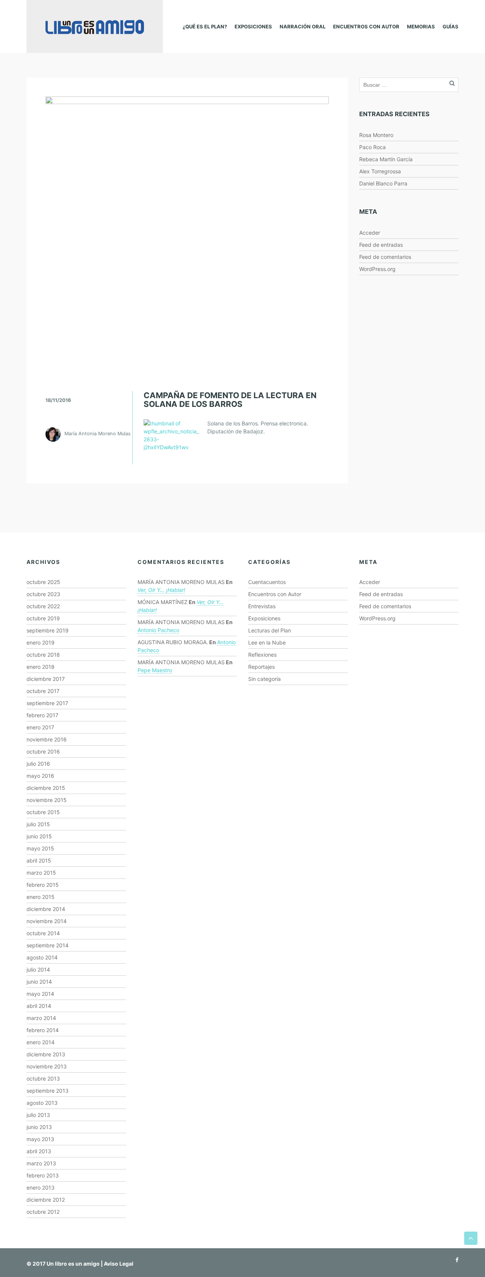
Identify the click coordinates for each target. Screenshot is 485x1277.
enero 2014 (41, 1042)
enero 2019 (41, 642)
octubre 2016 (43, 751)
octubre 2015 (43, 812)
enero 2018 (41, 666)
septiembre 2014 (48, 945)
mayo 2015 (40, 848)
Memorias (421, 26)
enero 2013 (41, 1187)
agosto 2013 (42, 1102)
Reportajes (261, 666)
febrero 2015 (43, 884)
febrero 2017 (42, 715)
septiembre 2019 (48, 630)
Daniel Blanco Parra (383, 183)
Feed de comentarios (385, 257)
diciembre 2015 (46, 788)
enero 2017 (40, 727)
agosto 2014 (42, 957)
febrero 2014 (43, 1030)
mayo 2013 (40, 1139)
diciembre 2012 (46, 1199)
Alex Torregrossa (380, 171)
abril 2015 (39, 860)
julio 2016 (38, 763)
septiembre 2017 (47, 703)
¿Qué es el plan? (205, 26)
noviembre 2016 (47, 739)
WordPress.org (377, 269)
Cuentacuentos (267, 582)
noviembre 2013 (47, 1066)
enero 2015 (41, 897)
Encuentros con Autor (366, 26)
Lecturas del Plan (269, 630)
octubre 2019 (43, 618)
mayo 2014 (40, 993)
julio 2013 (38, 1115)
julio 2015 (38, 824)
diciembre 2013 (46, 1054)
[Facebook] (455, 1260)
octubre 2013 (43, 1078)
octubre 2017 (43, 691)
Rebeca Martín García (386, 159)
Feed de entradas (381, 244)
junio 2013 (39, 1127)
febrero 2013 (43, 1175)
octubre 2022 (43, 606)
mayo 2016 (40, 775)
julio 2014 (38, 969)
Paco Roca (372, 147)
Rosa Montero (376, 135)
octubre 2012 (43, 1211)
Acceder (369, 232)
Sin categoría (264, 679)
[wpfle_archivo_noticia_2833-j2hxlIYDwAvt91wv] (173, 434)
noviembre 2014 (47, 921)
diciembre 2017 (46, 679)
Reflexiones (262, 654)
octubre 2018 (43, 654)
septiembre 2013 (48, 1090)
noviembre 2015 (47, 800)
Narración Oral (302, 26)
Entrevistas (261, 606)
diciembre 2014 (46, 909)
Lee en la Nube (267, 642)
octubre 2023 (43, 594)
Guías (450, 26)
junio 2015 (39, 836)
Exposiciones (253, 26)
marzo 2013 (41, 1163)
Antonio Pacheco (158, 630)
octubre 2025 (43, 582)
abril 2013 (39, 1151)
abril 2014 (39, 1006)
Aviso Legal (118, 1263)
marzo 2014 (41, 1018)
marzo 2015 (41, 872)
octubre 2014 (43, 933)
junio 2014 (39, 981)
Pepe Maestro (155, 670)
